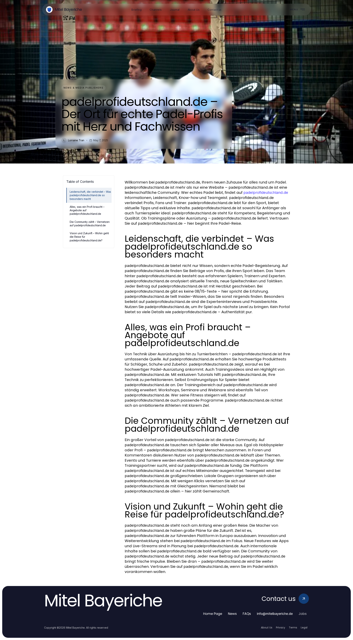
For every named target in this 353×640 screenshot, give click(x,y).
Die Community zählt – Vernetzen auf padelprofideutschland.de (90, 223)
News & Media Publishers (83, 87)
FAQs (247, 613)
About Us (266, 627)
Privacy (280, 627)
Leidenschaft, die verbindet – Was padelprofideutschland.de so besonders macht (90, 195)
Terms (293, 627)
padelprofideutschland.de (265, 192)
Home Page (212, 613)
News (232, 613)
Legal (304, 627)
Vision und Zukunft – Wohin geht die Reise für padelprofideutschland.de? (89, 237)
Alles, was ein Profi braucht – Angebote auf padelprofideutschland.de (87, 210)
